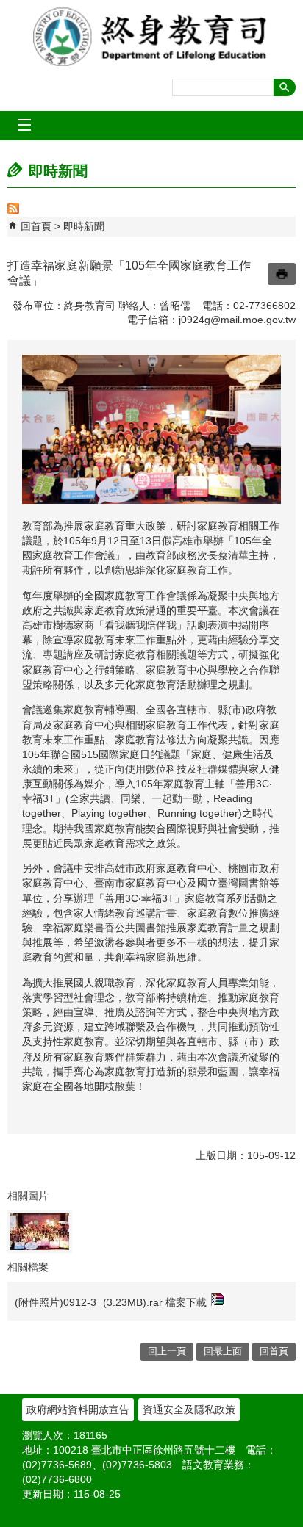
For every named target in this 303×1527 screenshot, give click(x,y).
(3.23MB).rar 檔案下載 (155, 1302)
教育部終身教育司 (151, 36)
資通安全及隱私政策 (189, 1409)
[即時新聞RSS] (13, 211)
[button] (285, 87)
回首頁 (36, 226)
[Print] (282, 274)
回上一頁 (167, 1351)
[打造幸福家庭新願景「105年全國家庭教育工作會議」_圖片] (39, 1231)
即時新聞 (83, 226)
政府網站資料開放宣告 (77, 1409)
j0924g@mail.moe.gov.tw (237, 319)
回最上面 (223, 1351)
